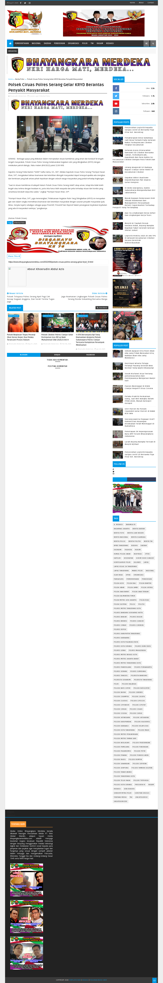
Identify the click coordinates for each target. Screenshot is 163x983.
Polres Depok (120, 629)
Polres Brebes (120, 621)
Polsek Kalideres (142, 722)
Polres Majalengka (137, 650)
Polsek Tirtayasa (141, 780)
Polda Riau (144, 600)
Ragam (100, 43)
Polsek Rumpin (135, 759)
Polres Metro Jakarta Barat (126, 659)
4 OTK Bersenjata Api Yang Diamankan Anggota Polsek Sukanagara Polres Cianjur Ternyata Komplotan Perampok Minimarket (90, 340)
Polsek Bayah (120, 692)
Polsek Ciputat (139, 705)
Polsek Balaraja (129, 684)
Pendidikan (59, 43)
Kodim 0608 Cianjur (145, 558)
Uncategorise (141, 797)
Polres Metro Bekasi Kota (125, 655)
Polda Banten (145, 583)
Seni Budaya (129, 789)
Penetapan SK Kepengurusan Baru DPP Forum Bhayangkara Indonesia (139, 434)
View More (103, 307)
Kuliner (137, 562)
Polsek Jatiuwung (141, 717)
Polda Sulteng (120, 604)
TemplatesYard (75, 980)
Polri (85, 43)
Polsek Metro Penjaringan (126, 734)
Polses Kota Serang (123, 785)
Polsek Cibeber (136, 692)
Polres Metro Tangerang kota (127, 663)
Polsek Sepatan (140, 764)
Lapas (146, 562)
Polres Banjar (120, 617)
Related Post (15, 308)
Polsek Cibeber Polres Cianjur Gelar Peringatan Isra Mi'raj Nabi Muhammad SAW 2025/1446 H (57, 337)
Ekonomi (118, 550)
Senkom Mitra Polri (123, 793)
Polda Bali (131, 583)
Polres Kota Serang (123, 646)
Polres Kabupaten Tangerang (127, 634)
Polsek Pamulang (121, 747)
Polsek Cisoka (120, 713)
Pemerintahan (22, 43)
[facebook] (21, 3)
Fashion (128, 550)
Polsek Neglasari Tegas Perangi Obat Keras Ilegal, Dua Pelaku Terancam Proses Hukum (21, 337)
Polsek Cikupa (138, 696)
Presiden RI (140, 785)
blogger (23, 355)
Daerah (47, 43)
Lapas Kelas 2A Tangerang (125, 566)
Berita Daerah (139, 529)
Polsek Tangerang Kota (124, 776)
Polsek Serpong (121, 768)
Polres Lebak (120, 650)
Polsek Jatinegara (122, 717)
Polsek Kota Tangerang (124, 730)
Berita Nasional (121, 537)
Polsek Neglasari (122, 743)
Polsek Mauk (143, 730)
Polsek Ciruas (120, 709)
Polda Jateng (147, 587)
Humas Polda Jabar (122, 554)
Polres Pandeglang (122, 667)
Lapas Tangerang (121, 571)
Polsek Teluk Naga (122, 780)
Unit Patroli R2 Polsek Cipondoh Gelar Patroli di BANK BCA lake (140, 411)
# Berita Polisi (19, 222)
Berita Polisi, (45, 96)
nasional (150, 571)
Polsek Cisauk (136, 709)
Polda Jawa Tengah (140, 592)
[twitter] (25, 3)
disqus (57, 355)
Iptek (147, 554)
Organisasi (73, 43)
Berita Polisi (19, 79)
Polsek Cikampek (121, 696)
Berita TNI (148, 541)
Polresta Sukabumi (122, 680)
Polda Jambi (133, 587)
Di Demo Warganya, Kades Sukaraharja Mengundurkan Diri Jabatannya (140, 190)
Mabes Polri (137, 571)
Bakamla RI (130, 525)
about (141, 3)
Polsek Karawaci (121, 726)
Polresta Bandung (139, 676)
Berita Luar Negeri (135, 533)
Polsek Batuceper (142, 688)
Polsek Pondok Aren (139, 755)
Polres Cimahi (120, 625)
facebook (90, 355)
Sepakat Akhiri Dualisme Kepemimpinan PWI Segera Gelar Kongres (138, 180)
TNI (92, 43)
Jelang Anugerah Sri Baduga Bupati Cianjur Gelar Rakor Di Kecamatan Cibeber (139, 169)
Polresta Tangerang (143, 680)
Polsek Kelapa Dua (140, 726)
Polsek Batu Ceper (122, 688)
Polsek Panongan (140, 747)
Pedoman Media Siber (98, 980)
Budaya (134, 545)
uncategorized (120, 801)
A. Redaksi (118, 525)
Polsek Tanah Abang (123, 772)
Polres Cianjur (137, 621)
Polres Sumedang (138, 671)
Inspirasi (138, 554)
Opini (128, 575)
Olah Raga (118, 575)
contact (151, 3)
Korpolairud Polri (122, 562)
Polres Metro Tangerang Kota (127, 608)
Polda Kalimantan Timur (124, 596)
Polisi (132, 604)
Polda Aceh (119, 583)
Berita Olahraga (138, 537)
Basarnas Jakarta (122, 529)
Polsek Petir (140, 751)
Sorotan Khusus (142, 793)
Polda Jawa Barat (121, 592)
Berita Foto (119, 533)
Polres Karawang (122, 638)
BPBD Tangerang (121, 545)
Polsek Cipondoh (121, 705)
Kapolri (117, 558)
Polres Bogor (136, 617)
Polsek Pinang (120, 755)
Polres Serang (120, 671)
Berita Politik (135, 541)
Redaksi (110, 43)
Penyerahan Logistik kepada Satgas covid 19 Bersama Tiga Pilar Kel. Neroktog (139, 130)
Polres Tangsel (121, 676)
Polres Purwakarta (143, 667)
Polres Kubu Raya (143, 646)
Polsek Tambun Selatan (142, 768)
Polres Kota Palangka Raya (126, 642)
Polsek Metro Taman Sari (125, 738)
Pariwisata (118, 579)
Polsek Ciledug (120, 701)
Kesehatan (128, 558)
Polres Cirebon (137, 625)
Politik (141, 604)
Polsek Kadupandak (122, 722)
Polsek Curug (136, 713)
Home (132, 3)
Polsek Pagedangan (141, 743)
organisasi (139, 575)
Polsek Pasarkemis (122, 751)
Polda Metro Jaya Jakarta (125, 600)
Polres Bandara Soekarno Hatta (128, 613)
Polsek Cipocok (138, 701)
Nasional (36, 43)
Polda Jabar (119, 587)
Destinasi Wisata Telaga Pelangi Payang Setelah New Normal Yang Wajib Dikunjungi (139, 365)
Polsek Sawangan (122, 764)
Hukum (138, 550)
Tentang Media (120, 797)
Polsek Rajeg (120, 759)
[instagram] (29, 3)
